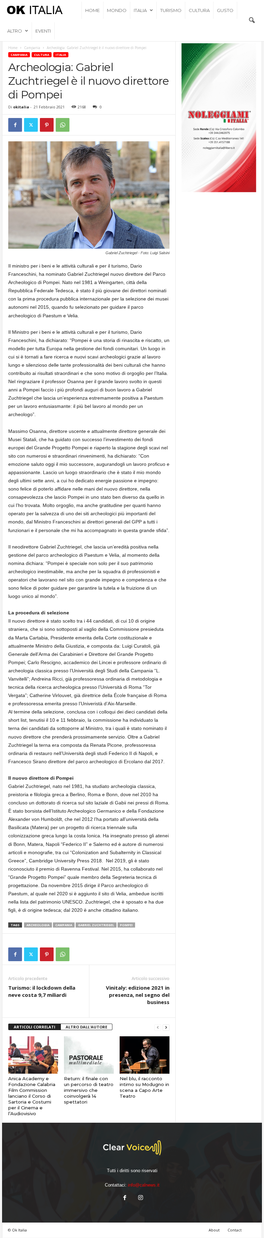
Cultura (199, 10)
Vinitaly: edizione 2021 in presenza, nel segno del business (137, 994)
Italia (140, 10)
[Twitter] (31, 125)
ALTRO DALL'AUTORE (86, 1026)
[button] (251, 20)
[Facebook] (15, 125)
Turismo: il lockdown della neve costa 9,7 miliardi (41, 991)
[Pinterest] (47, 125)
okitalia (21, 106)
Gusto (225, 10)
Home (92, 10)
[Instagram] (140, 1198)
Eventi (43, 31)
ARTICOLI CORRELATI (34, 1026)
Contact (235, 1230)
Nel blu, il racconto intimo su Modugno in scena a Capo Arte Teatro (144, 1087)
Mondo (116, 10)
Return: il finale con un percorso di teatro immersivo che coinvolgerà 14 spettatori (88, 1090)
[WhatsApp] (62, 125)
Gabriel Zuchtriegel (96, 925)
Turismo (171, 10)
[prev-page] (157, 1027)
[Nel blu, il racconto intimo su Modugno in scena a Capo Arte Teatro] (144, 1054)
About (214, 1230)
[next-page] (166, 1027)
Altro (14, 31)
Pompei (126, 925)
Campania (32, 47)
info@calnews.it (144, 1185)
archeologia (38, 925)
